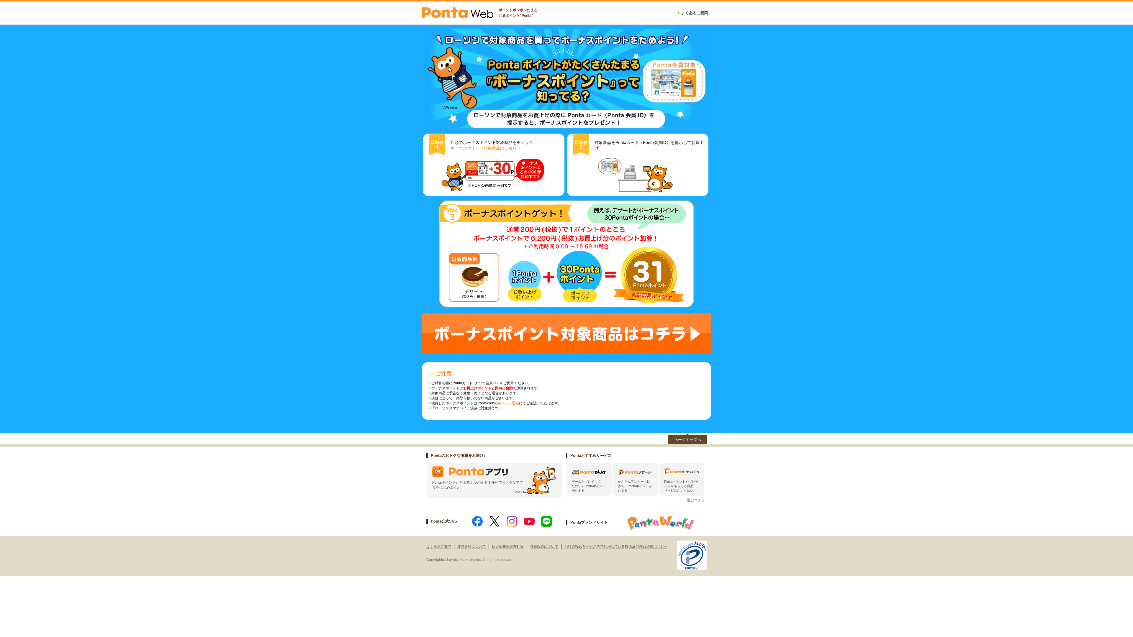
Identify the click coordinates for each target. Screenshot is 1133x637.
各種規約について (544, 546)
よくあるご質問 (438, 546)
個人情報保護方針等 (508, 546)
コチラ (699, 500)
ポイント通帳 (508, 403)
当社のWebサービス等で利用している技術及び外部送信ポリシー (615, 546)
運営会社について (471, 546)
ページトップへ (687, 439)
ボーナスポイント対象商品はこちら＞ (486, 148)
